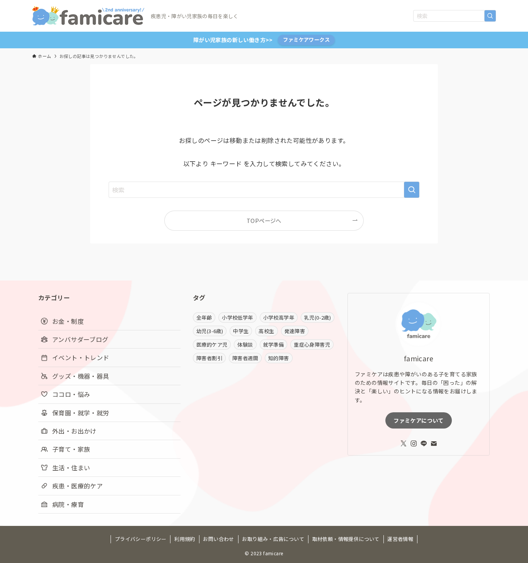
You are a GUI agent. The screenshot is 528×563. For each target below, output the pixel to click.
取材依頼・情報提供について (346, 539)
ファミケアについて (418, 420)
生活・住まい (71, 467)
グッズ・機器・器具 (80, 376)
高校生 (266, 331)
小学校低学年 (237, 317)
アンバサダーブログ (80, 339)
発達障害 (294, 331)
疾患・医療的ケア (77, 485)
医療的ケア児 (211, 344)
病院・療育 (68, 504)
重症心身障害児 (312, 344)
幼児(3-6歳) (209, 331)
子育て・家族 (71, 449)
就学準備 (273, 344)
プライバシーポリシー (141, 539)
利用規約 (184, 539)
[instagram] (413, 443)
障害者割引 (209, 358)
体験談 (245, 344)
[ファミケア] (88, 16)
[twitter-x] (403, 443)
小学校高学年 (278, 317)
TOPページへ (264, 220)
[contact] (434, 443)
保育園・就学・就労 (80, 412)
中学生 (241, 331)
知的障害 (278, 358)
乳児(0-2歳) (317, 317)
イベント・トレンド (80, 357)
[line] (424, 443)
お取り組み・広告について (273, 539)
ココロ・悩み (71, 394)
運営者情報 (400, 539)
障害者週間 (245, 358)
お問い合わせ (218, 539)
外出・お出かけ (74, 430)
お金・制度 (68, 321)
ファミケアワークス (306, 39)
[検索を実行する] (490, 16)
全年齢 (204, 317)
